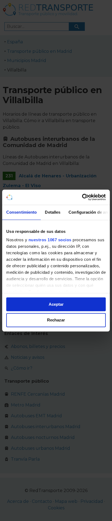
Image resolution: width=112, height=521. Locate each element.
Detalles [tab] (52, 212)
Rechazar (56, 320)
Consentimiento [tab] (21, 212)
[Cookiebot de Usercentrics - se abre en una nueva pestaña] (82, 197)
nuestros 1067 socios (50, 239)
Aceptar (56, 304)
